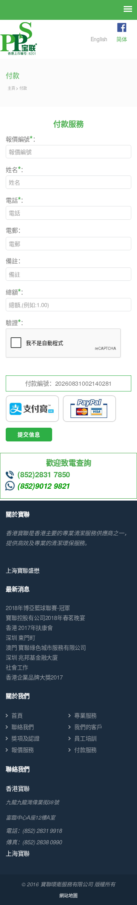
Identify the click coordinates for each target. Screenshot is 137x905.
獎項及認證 (25, 738)
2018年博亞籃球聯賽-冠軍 (38, 608)
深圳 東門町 (20, 637)
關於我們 (18, 695)
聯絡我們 (22, 727)
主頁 (11, 88)
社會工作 (17, 667)
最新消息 (18, 589)
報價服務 (22, 750)
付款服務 (85, 750)
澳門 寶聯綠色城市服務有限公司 (46, 647)
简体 (121, 39)
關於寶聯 (18, 514)
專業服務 (85, 715)
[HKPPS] (18, 38)
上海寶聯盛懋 (23, 570)
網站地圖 (68, 895)
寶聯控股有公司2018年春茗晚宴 (45, 618)
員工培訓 (85, 738)
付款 (23, 88)
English (99, 39)
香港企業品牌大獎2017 (34, 677)
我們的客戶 (88, 727)
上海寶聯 (18, 853)
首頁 (17, 715)
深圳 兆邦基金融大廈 (32, 657)
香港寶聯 (18, 788)
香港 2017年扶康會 (29, 627)
